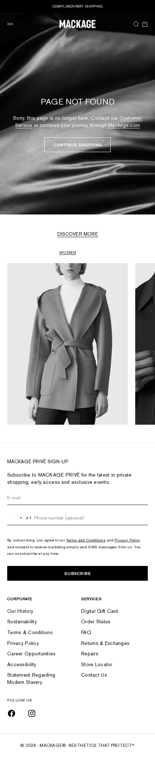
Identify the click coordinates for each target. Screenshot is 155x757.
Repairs (89, 653)
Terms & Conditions (30, 632)
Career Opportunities (31, 653)
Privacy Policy (127, 540)
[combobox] (20, 518)
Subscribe (77, 573)
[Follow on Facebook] (11, 713)
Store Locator (96, 664)
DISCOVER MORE (77, 234)
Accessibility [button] (21, 664)
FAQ (86, 632)
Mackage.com (124, 125)
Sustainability (22, 621)
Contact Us (94, 675)
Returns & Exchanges (105, 643)
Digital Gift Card (99, 611)
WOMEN (67, 252)
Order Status (95, 621)
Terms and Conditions (86, 540)
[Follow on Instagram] (31, 713)
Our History (20, 611)
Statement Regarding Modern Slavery (31, 678)
